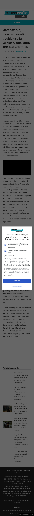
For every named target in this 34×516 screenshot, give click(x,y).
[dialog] (17, 258)
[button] (17, 255)
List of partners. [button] (26, 265)
